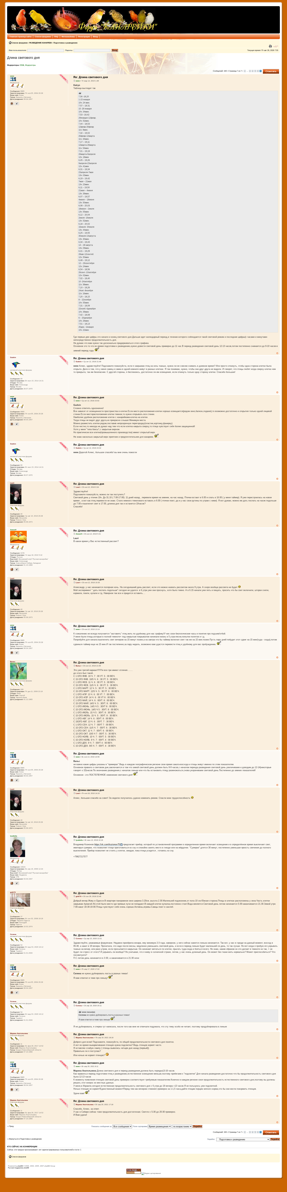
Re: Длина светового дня (90, 77)
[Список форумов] (83, 20)
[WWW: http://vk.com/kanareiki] (11, 883)
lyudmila (79, 840)
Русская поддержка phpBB (18, 1168)
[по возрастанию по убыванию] (187, 1126)
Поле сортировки (140, 1126)
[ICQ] (11, 103)
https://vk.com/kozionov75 (107, 844)
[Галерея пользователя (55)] (16, 883)
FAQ (56, 37)
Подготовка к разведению (65, 43)
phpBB (20, 1166)
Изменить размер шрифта (275, 46)
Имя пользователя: (17, 50)
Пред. (11, 1126)
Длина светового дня (23, 57)
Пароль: (69, 50)
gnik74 (78, 896)
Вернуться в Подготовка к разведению (25, 1139)
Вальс (78, 666)
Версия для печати (271, 46)
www (78, 81)
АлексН (79, 534)
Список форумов (43, 37)
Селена (79, 938)
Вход (95, 37)
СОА (22, 65)
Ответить (267, 70)
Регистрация (84, 37)
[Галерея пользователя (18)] (16, 569)
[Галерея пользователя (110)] (16, 103)
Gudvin (79, 361)
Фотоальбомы (68, 37)
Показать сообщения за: (101, 1126)
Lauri (78, 487)
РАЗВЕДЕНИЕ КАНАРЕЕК (40, 43)
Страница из (235, 71)
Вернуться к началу (277, 353)
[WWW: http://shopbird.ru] (11, 569)
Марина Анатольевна (85, 1037)
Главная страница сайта (20, 37)
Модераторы (30, 65)
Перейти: (211, 1139)
